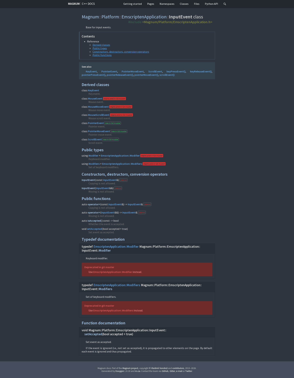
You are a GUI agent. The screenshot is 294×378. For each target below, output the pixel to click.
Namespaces (167, 3)
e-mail (179, 371)
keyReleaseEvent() (201, 71)
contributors (178, 368)
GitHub (165, 371)
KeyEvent (91, 71)
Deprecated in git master (99, 267)
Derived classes (101, 45)
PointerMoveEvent (133, 71)
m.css (137, 371)
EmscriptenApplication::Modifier (120, 155)
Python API (211, 3)
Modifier (93, 155)
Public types (100, 48)
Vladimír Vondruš (159, 368)
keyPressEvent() (176, 71)
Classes (184, 3)
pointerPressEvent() (93, 74)
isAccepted (94, 220)
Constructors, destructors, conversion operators (121, 51)
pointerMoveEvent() (146, 74)
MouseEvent (95, 98)
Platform (110, 17)
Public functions (102, 55)
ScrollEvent (155, 71)
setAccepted (94, 228)
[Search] (225, 4)
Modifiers (94, 163)
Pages (150, 3)
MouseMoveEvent (98, 106)
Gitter (172, 371)
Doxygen (120, 371)
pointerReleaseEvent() (120, 74)
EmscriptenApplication (144, 17)
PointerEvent (109, 71)
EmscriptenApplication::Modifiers (122, 163)
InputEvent (88, 180)
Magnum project (130, 368)
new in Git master (112, 123)
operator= (94, 204)
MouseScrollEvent (98, 115)
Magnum (74, 4)
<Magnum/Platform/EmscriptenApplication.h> (177, 22)
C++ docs (88, 4)
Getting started (132, 3)
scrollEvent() (167, 74)
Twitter (188, 371)
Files (196, 3)
